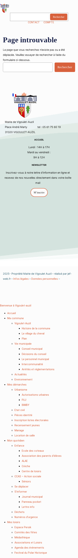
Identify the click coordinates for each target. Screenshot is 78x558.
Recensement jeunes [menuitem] (27, 425)
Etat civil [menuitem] (20, 410)
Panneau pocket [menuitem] (31, 501)
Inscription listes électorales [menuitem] (31, 420)
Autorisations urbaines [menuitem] (35, 394)
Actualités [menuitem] (21, 374)
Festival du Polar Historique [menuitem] (31, 552)
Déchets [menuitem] (19, 512)
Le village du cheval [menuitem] (33, 333)
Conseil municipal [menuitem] (32, 348)
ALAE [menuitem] (25, 460)
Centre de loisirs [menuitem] (31, 471)
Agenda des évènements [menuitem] (29, 547)
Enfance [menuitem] (19, 445)
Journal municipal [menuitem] (32, 496)
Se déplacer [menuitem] (21, 486)
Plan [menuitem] (24, 338)
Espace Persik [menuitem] (23, 527)
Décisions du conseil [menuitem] (34, 354)
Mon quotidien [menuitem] (15, 440)
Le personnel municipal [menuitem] (35, 359)
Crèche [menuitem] (26, 466)
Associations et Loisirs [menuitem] (28, 542)
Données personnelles (44, 278)
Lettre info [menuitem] (28, 506)
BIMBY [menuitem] (25, 405)
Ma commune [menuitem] (15, 318)
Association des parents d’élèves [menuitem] (41, 455)
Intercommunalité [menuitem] (32, 364)
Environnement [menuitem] (23, 379)
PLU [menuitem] (24, 399)
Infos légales (21, 278)
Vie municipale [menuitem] (23, 343)
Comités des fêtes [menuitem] (26, 532)
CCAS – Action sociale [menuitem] (28, 476)
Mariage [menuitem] (19, 430)
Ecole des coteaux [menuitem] (33, 450)
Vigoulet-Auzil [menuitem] (23, 323)
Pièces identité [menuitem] (23, 415)
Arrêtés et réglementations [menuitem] (38, 369)
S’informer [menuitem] (21, 491)
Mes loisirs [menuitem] (13, 522)
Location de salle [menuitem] (25, 435)
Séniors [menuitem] (26, 481)
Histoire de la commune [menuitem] (36, 328)
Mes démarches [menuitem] (16, 384)
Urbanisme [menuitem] (21, 389)
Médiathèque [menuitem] (22, 537)
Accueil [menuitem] (11, 313)
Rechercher (58, 16)
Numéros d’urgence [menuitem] (26, 517)
